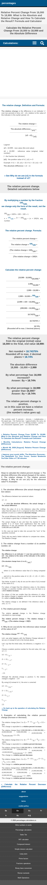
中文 (29, 815)
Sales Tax (23, 835)
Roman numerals (23, 873)
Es (29, 811)
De (6, 811)
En (18, 811)
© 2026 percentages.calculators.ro (23, 820)
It (5, 815)
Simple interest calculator (23, 849)
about (23, 792)
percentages (9, 3)
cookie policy (24, 806)
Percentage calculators (24, 830)
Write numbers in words (23, 825)
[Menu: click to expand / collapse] (36, 43)
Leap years (23, 854)
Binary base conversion (23, 868)
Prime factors (23, 858)
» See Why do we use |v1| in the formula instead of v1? (23, 177)
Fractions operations (23, 863)
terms (23, 801)
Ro (18, 815)
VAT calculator (23, 839)
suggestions (23, 796)
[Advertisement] (23, 73)
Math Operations (23, 878)
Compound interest (23, 844)
